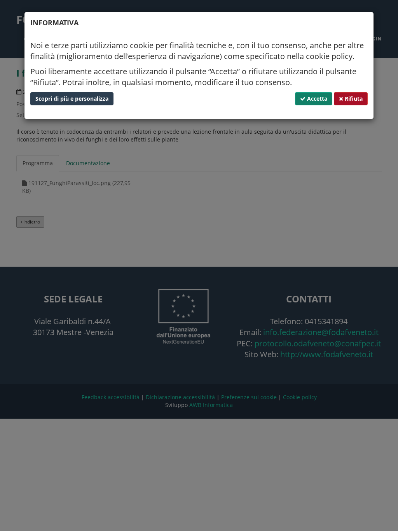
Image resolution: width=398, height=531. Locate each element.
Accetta (316, 98)
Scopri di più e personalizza (71, 98)
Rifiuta (353, 98)
